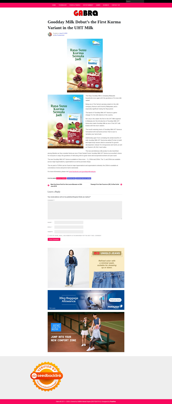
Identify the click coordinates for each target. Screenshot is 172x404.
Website (50, 231)
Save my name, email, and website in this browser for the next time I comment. (75, 235)
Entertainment (88, 5)
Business (106, 5)
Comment (51, 200)
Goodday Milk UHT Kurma (84, 178)
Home (54, 5)
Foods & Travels (75, 5)
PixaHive (113, 401)
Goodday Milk (71, 178)
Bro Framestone (59, 35)
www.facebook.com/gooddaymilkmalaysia (82, 171)
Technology (63, 5)
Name (50, 222)
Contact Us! (116, 5)
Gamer (98, 5)
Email (50, 227)
